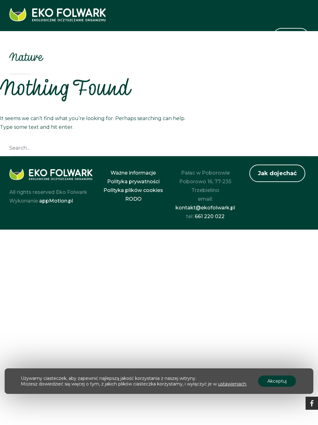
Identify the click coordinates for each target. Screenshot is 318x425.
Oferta (161, 37)
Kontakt (254, 37)
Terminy (291, 36)
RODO (133, 199)
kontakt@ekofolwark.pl (205, 208)
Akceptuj (277, 381)
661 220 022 (210, 216)
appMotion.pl (56, 201)
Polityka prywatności (133, 181)
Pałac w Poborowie (207, 37)
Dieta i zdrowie (122, 37)
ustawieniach (232, 384)
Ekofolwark (75, 37)
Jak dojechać (277, 173)
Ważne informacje (133, 173)
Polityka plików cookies (133, 190)
